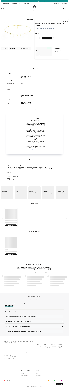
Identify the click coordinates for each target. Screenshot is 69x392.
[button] (54, 38)
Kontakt (37, 373)
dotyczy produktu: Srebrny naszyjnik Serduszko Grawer (12, 281)
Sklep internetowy (34, 386)
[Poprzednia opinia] (2, 279)
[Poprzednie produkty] (2, 218)
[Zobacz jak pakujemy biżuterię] (35, 149)
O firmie (22, 373)
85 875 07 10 (10, 178)
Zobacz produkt (10, 225)
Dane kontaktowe (38, 375)
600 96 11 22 (57, 3)
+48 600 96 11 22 (10, 355)
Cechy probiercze (24, 375)
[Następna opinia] (67, 279)
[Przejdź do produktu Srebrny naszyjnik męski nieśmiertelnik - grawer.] (11, 215)
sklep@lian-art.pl (65, 3)
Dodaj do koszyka (48, 37)
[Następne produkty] (67, 218)
